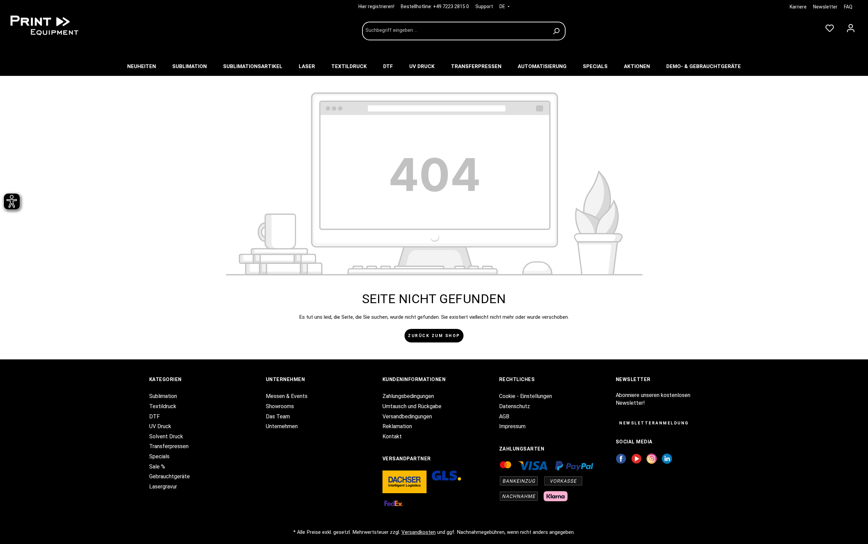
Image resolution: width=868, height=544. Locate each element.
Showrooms (280, 406)
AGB (504, 416)
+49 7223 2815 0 (451, 6)
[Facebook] (621, 458)
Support (484, 6)
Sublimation (163, 396)
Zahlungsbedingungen (408, 396)
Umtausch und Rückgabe (411, 406)
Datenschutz (514, 406)
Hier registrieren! (376, 6)
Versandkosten (418, 532)
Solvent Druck (166, 436)
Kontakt (392, 436)
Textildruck (162, 406)
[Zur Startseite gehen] (57, 25)
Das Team (278, 416)
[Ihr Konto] (850, 27)
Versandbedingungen (407, 416)
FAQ (848, 6)
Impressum (512, 426)
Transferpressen (169, 446)
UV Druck (160, 426)
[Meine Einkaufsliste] (829, 27)
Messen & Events (287, 396)
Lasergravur (163, 486)
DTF (154, 416)
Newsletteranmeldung (654, 423)
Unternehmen (282, 426)
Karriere (798, 6)
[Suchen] (557, 31)
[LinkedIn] (667, 458)
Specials (159, 456)
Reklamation (397, 426)
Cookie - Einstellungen (525, 396)
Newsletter (825, 6)
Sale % (157, 466)
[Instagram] (652, 458)
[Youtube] (636, 458)
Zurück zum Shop (434, 335)
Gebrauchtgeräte (169, 476)
